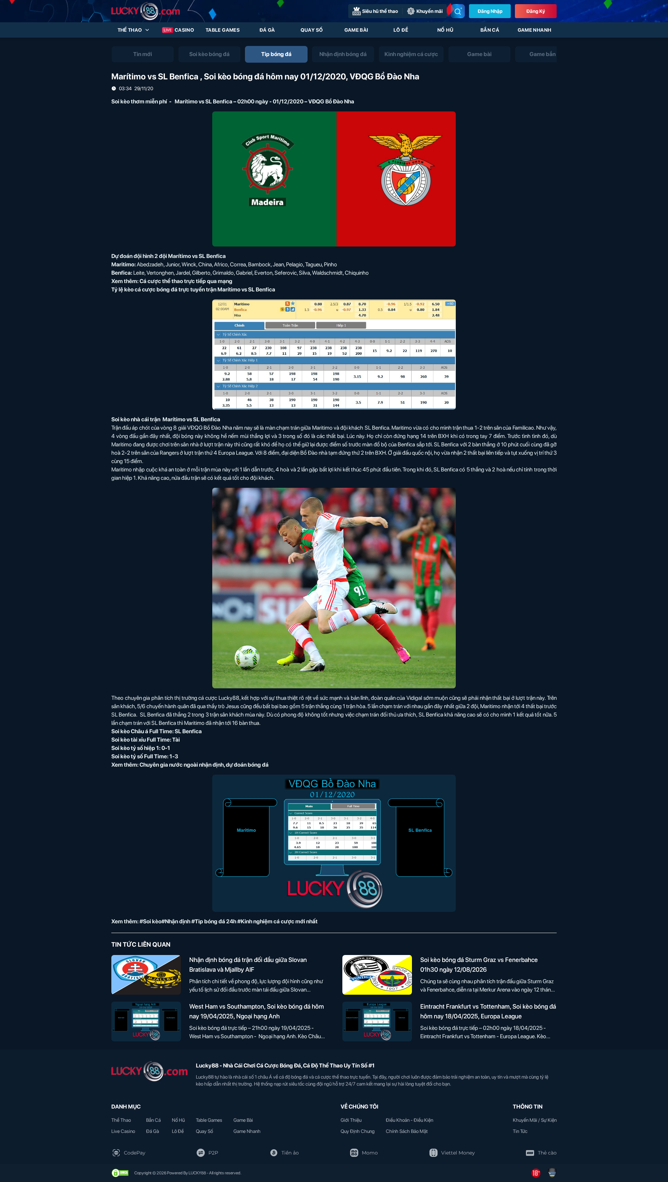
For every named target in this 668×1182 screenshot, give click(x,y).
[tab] (142, 54)
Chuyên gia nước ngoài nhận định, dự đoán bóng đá (204, 764)
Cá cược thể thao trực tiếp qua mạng (186, 281)
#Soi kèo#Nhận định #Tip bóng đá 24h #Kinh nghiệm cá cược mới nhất (229, 921)
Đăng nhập (490, 11)
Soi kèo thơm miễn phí (139, 101)
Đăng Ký (535, 11)
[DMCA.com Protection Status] (120, 1172)
